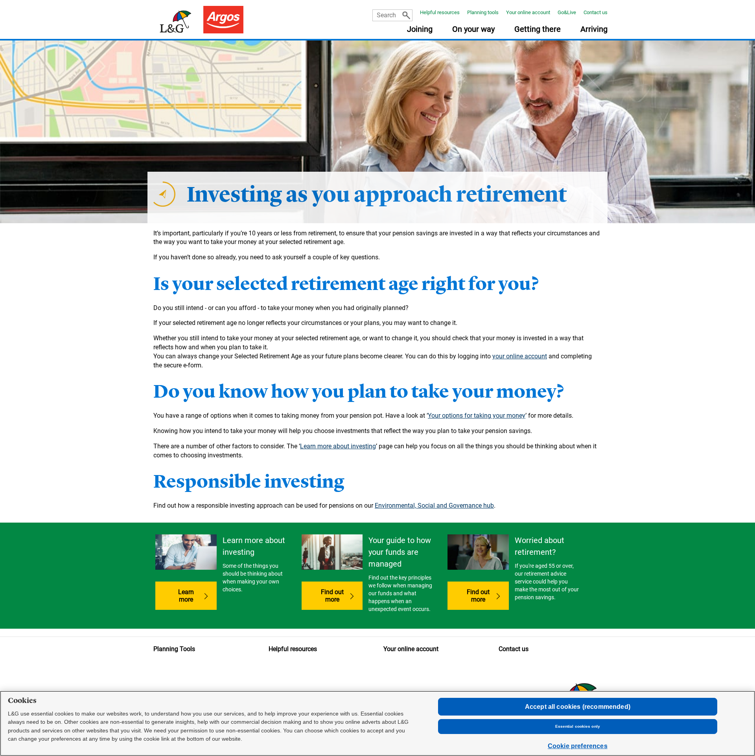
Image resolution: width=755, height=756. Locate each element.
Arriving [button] (594, 29)
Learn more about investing (338, 446)
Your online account (528, 12)
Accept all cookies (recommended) (577, 706)
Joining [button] (420, 29)
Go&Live (567, 12)
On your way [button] (473, 29)
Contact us (596, 12)
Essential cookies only (577, 726)
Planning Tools (174, 649)
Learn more (186, 595)
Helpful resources (440, 12)
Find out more (342, 595)
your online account (519, 356)
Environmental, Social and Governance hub (434, 505)
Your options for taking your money (476, 415)
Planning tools (483, 12)
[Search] (406, 15)
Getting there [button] (537, 29)
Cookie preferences (578, 746)
